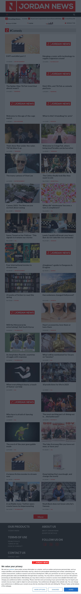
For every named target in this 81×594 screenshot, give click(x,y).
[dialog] (40, 576)
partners (11, 569)
